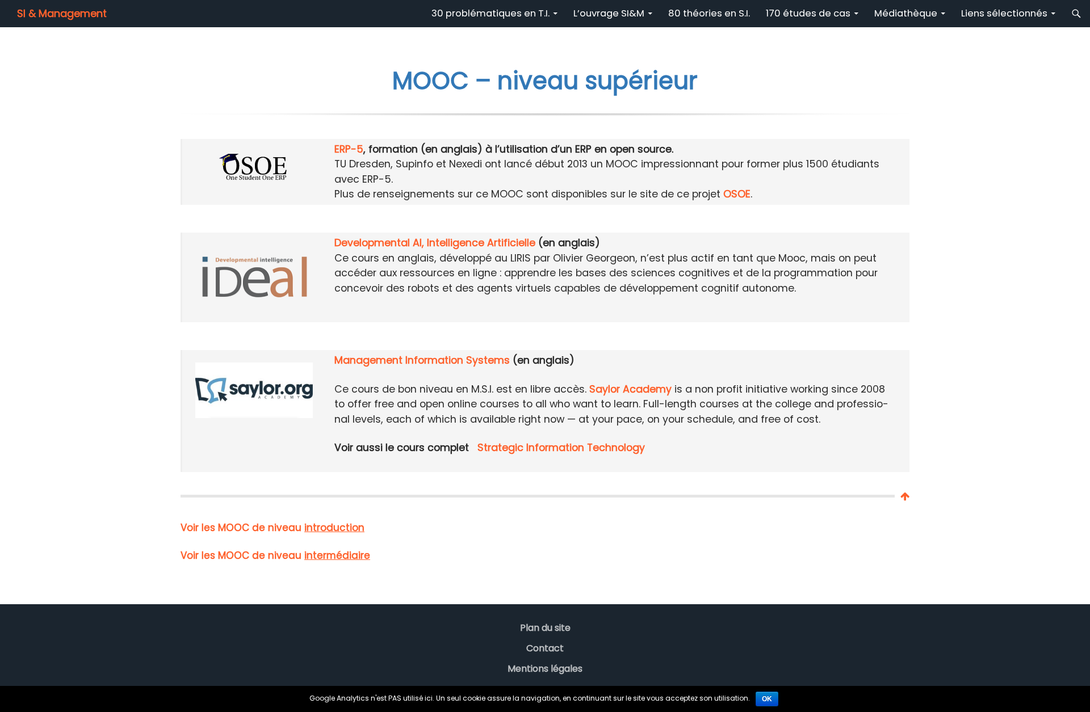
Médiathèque (905, 13)
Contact (545, 648)
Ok (767, 699)
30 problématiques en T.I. (490, 13)
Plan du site (545, 627)
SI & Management (62, 13)
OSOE (737, 194)
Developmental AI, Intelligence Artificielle (434, 242)
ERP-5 (348, 149)
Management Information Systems (422, 360)
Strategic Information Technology (561, 447)
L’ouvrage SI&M (608, 13)
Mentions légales (545, 668)
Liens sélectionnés (1004, 13)
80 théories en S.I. (709, 13)
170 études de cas (808, 13)
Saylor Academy (630, 389)
